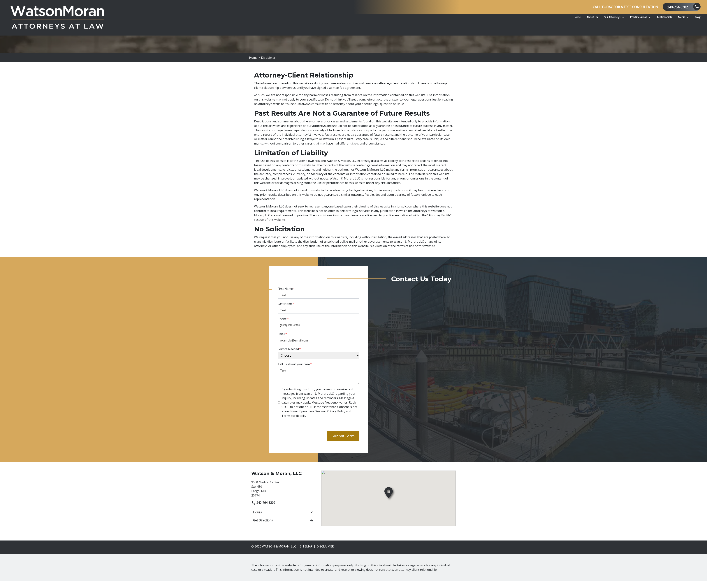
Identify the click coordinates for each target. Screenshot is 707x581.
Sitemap (306, 546)
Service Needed (288, 349)
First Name (285, 289)
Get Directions (263, 520)
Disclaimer (325, 546)
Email (281, 334)
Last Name (285, 304)
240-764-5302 (265, 503)
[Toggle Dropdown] (623, 17)
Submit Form (343, 436)
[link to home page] (57, 18)
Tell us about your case (294, 364)
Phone (282, 319)
